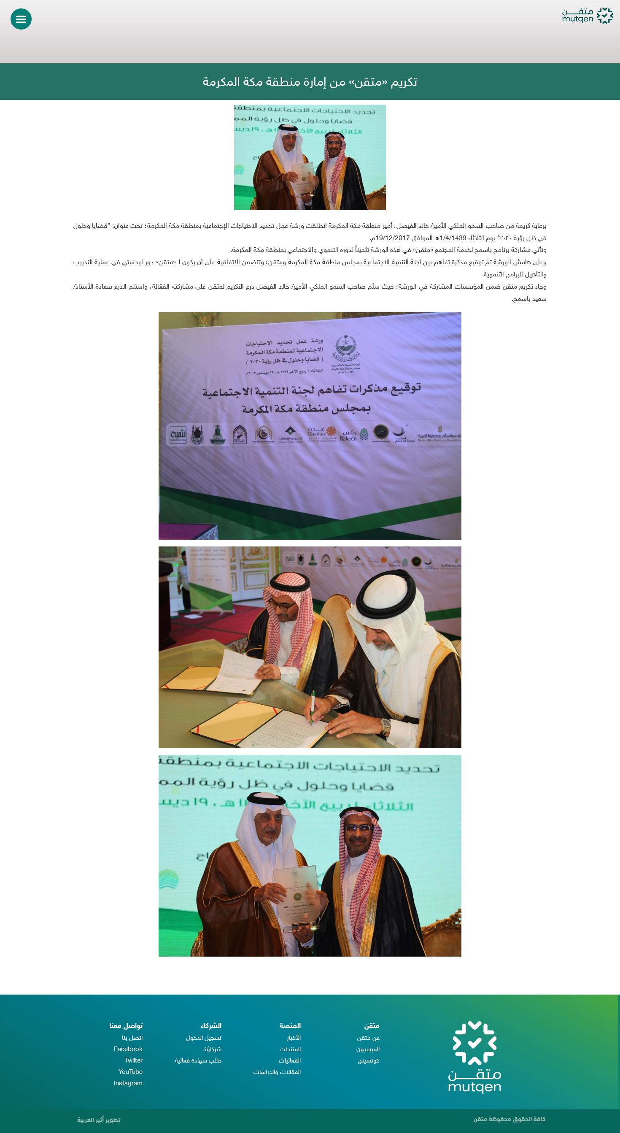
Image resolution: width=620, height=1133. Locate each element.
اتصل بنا (132, 1038)
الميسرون (368, 1049)
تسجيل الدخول (203, 1038)
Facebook (128, 1049)
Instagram (128, 1083)
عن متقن (368, 1038)
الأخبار (294, 1038)
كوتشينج (369, 1061)
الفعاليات (290, 1061)
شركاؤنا (212, 1049)
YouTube (131, 1072)
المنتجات (290, 1049)
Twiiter (134, 1061)
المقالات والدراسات (277, 1072)
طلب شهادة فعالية (198, 1061)
